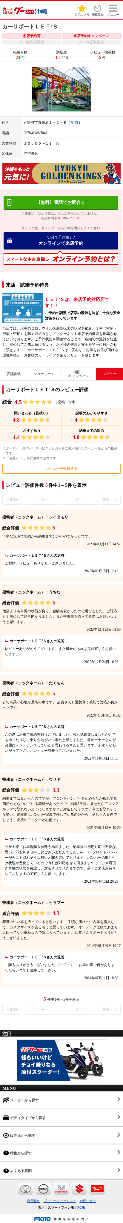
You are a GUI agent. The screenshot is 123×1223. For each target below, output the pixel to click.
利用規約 (33, 1201)
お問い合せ (88, 1201)
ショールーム (44, 374)
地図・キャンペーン (79, 374)
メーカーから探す (24, 1100)
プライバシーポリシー (60, 1201)
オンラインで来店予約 (61, 240)
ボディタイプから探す (27, 1118)
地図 (74, 122)
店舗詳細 (13, 374)
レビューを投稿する (61, 468)
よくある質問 (20, 1171)
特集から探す (20, 1153)
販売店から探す (22, 1135)
